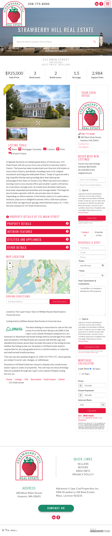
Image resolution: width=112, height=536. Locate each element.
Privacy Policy (83, 212)
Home (9, 379)
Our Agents (83, 147)
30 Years (96, 368)
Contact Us (83, 143)
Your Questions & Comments (87, 282)
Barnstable (36, 379)
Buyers (83, 467)
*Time (81, 270)
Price (80, 381)
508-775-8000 (39, 3)
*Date (81, 261)
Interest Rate (85, 400)
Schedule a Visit (99, 234)
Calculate (92, 410)
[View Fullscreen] (10, 273)
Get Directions (60, 301)
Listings (18, 379)
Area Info (83, 470)
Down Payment (86, 390)
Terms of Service (91, 352)
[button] (94, 41)
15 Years (85, 373)
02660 (61, 379)
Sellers (83, 463)
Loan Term (83, 368)
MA (26, 379)
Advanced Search (56, 50)
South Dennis (50, 379)
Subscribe (92, 218)
